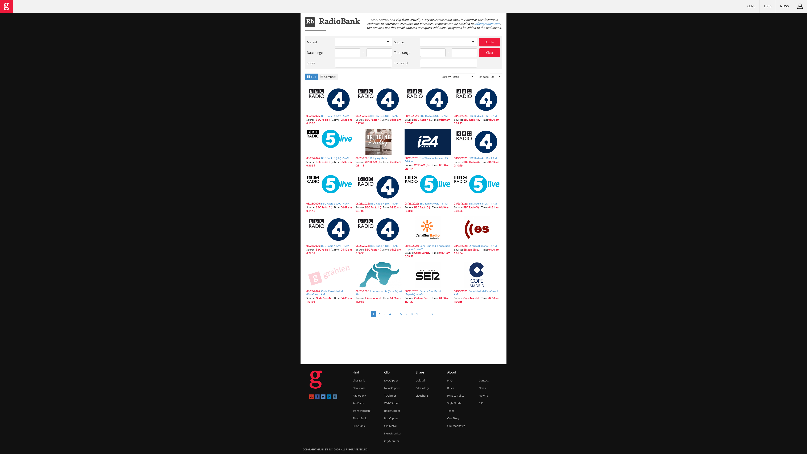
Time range (402, 52)
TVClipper (390, 395)
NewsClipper (392, 388)
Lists (767, 6)
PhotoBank (360, 418)
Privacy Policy (455, 395)
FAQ (449, 380)
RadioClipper (392, 411)
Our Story (453, 418)
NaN (329, 119)
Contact (484, 380)
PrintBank (359, 426)
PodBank (358, 403)
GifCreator (390, 426)
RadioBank (359, 395)
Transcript (401, 63)
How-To (483, 395)
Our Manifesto (456, 426)
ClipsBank (359, 380)
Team (450, 411)
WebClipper (391, 403)
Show (311, 63)
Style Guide (454, 403)
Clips (751, 6)
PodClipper (391, 418)
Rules (450, 388)
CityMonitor (391, 441)
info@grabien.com (487, 24)
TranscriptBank (362, 411)
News (784, 6)
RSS (481, 403)
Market (312, 42)
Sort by (446, 77)
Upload (420, 380)
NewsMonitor (392, 433)
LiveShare (422, 395)
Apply (489, 42)
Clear (489, 52)
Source (399, 42)
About (451, 372)
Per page (483, 77)
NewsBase (359, 388)
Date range (315, 52)
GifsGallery (422, 388)
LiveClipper (391, 380)
